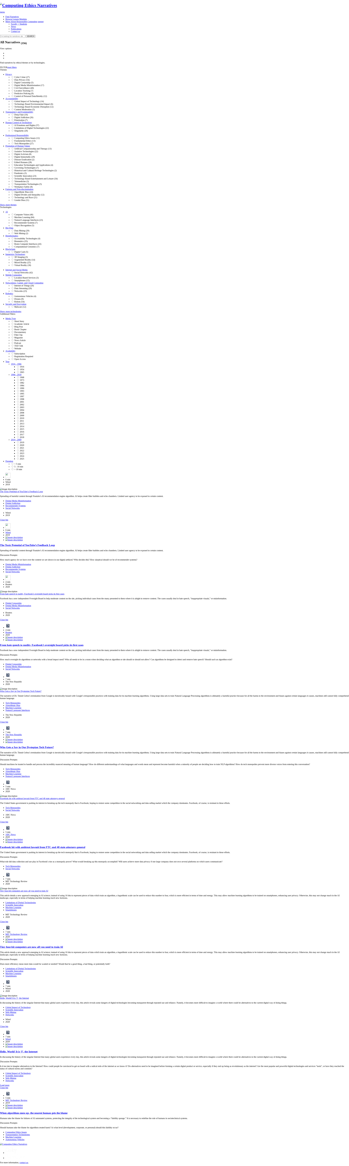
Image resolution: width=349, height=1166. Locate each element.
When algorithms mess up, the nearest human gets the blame (33, 1113)
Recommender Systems (15, 506)
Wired (8, 532)
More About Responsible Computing (21, 21)
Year (7, 361)
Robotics (9, 293)
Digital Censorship (13, 603)
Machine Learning (13, 708)
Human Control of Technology (18, 122)
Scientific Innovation (14, 905)
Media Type (10, 318)
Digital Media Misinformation (18, 501)
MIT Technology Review (16, 934)
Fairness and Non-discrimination (19, 189)
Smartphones (11, 910)
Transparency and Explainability (19, 112)
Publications (16, 29)
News (13, 26)
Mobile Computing (13, 275)
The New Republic (13, 734)
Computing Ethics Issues (16, 1132)
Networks (9, 1015)
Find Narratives (12, 17)
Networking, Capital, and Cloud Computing (24, 283)
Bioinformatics (11, 236)
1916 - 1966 (16, 364)
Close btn (4, 520)
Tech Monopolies (12, 703)
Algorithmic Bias (12, 705)
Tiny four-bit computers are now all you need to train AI (24, 891)
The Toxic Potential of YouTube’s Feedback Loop (21, 491)
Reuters (8, 632)
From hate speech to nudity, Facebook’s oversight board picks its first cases (32, 594)
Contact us (15, 31)
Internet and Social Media (16, 270)
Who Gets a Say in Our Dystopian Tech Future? (20, 691)
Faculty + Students (19, 24)
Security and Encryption (15, 304)
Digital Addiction (12, 503)
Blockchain (10, 249)
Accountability (11, 98)
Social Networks (12, 508)
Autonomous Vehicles (14, 1139)
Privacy (8, 74)
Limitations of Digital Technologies (20, 902)
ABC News (10, 834)
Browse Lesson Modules (16, 19)
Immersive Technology (15, 254)
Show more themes (8, 205)
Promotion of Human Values (17, 146)
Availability (10, 351)
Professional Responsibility (17, 135)
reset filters (12, 67)
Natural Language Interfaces (17, 710)
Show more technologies (10, 311)
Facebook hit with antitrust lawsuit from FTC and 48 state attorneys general (32, 798)
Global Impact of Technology (18, 1007)
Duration (9, 461)
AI (6, 212)
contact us (23, 1162)
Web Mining (10, 1012)
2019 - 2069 (16, 440)
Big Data (9, 228)
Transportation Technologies (17, 1134)
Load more (4, 1085)
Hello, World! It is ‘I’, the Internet (14, 998)
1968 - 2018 (16, 374)
